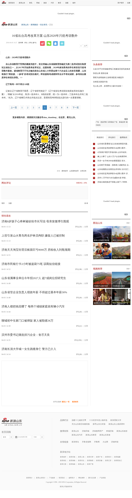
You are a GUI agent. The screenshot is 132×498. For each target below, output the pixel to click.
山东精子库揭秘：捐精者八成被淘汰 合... (113, 165)
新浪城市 (63, 457)
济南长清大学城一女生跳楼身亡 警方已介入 (29, 349)
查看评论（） (82, 183)
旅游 (45, 3)
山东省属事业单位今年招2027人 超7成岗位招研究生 (34, 278)
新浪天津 (90, 457)
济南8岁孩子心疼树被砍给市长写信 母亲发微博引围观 (35, 221)
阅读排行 (100, 137)
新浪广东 (99, 457)
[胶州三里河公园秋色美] (121, 228)
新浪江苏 (108, 460)
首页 (4, 437)
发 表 (86, 203)
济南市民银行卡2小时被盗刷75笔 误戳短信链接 (31, 263)
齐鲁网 (97, 442)
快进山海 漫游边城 (100, 73)
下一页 (76, 107)
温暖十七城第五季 (79, 420)
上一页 (14, 107)
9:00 (35, 437)
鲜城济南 (109, 431)
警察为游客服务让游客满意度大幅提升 (108, 77)
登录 (3, 203)
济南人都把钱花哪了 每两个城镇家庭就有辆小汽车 (33, 306)
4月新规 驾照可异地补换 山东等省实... (112, 152)
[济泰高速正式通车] (121, 273)
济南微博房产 (97, 431)
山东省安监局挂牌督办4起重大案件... (112, 148)
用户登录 (121, 3)
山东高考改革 (74, 171)
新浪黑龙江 (118, 460)
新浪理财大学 (115, 420)
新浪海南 (72, 464)
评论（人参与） (31, 43)
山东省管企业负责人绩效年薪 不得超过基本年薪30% (34, 292)
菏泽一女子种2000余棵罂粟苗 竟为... (112, 161)
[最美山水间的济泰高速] (102, 228)
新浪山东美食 (105, 435)
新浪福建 (117, 457)
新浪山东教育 (91, 435)
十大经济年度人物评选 (98, 420)
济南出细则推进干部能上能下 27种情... (112, 182)
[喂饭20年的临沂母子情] (121, 290)
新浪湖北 (63, 460)
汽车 (52, 3)
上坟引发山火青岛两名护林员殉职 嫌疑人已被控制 (33, 235)
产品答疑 (103, 478)
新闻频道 (34, 25)
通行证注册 (92, 478)
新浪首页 (12, 3)
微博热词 (123, 137)
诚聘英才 (72, 478)
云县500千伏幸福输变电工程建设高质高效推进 (111, 69)
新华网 (20, 43)
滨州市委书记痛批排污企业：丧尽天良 (26, 334)
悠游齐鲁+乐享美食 (107, 122)
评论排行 (112, 137)
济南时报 (114, 442)
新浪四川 (108, 457)
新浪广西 (90, 464)
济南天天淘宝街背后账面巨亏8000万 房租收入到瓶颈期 (36, 249)
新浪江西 (63, 464)
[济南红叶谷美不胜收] (121, 245)
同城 (37, 3)
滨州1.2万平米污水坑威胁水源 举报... (112, 178)
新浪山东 (22, 3)
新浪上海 (81, 457)
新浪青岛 (75, 442)
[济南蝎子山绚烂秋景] (102, 273)
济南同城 (85, 431)
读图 (66, 3)
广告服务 (52, 478)
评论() (78, 227)
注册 (128, 3)
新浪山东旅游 (122, 431)
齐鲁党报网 (86, 442)
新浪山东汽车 (77, 435)
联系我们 (62, 478)
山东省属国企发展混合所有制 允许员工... (113, 169)
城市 (74, 3)
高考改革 (65, 171)
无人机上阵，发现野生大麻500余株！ (108, 86)
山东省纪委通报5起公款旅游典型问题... (113, 144)
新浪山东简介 (40, 478)
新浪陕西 (90, 460)
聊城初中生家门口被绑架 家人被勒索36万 (27, 320)
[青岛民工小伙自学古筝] (102, 290)
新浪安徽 (99, 460)
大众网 (105, 442)
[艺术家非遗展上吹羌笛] (102, 245)
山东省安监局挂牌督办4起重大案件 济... (113, 174)
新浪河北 (81, 460)
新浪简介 (29, 478)
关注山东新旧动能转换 (81, 424)
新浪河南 (72, 457)
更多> (128, 223)
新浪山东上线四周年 (117, 424)
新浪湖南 (72, 460)
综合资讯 (43, 25)
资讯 (30, 3)
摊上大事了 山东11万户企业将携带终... (112, 156)
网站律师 (81, 478)
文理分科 (83, 171)
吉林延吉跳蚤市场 (100, 82)
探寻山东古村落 (99, 424)
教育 (59, 3)
